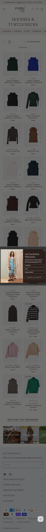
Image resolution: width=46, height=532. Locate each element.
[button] (34, 277)
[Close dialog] (44, 250)
